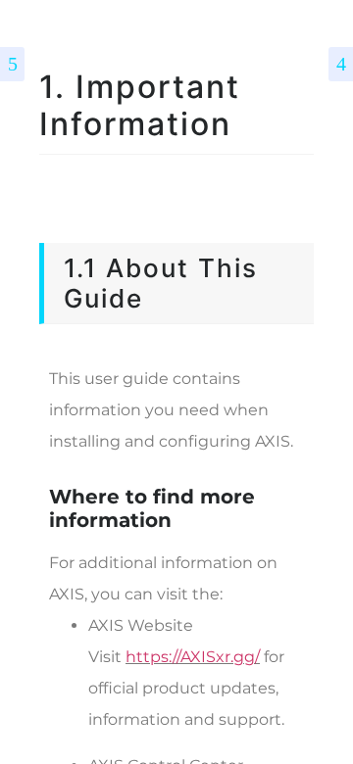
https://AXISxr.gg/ (193, 656)
